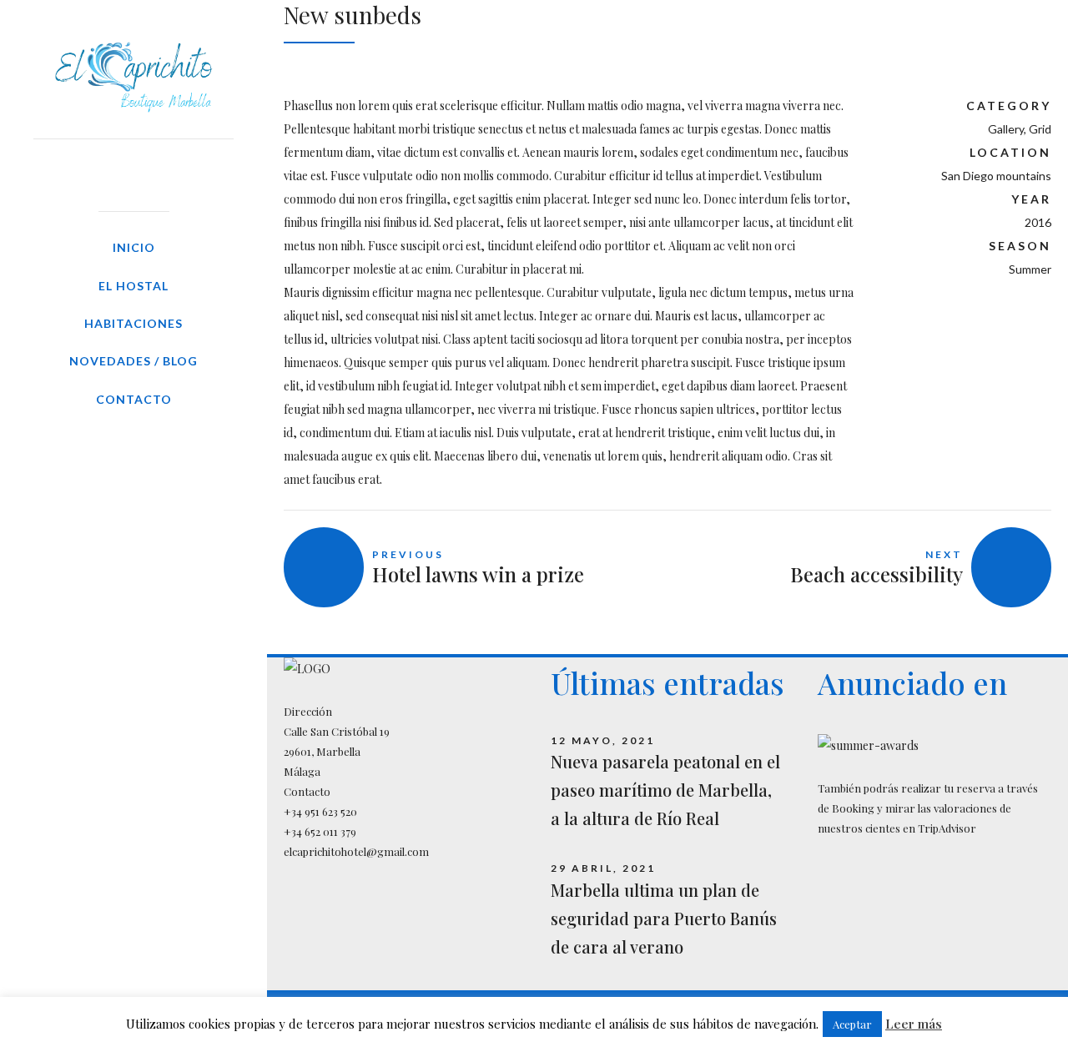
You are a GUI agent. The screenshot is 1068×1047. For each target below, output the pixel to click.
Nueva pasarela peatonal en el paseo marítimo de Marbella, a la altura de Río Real (665, 789)
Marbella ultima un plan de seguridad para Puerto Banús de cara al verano (664, 918)
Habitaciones (133, 323)
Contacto (134, 399)
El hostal (133, 286)
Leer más (913, 1023)
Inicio (134, 247)
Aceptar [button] (852, 1024)
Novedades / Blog (133, 361)
